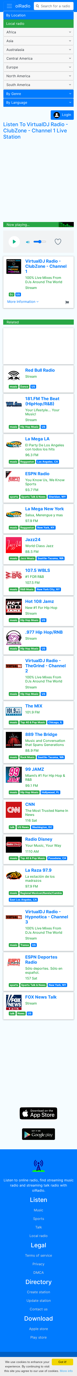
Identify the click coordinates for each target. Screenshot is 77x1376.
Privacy (38, 1264)
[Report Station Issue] (68, 302)
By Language (16, 102)
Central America (19, 58)
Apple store (38, 1329)
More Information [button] (21, 301)
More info (66, 1371)
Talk (38, 1227)
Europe (12, 67)
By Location (15, 15)
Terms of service (38, 1255)
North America (18, 76)
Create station (38, 1292)
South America (18, 85)
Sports (38, 1218)
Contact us (38, 1309)
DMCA (38, 1272)
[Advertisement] (38, 181)
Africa (11, 32)
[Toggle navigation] (9, 6)
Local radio (15, 23)
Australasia (15, 49)
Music (38, 1210)
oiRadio (22, 6)
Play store (38, 1337)
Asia (9, 41)
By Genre (13, 94)
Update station (39, 1300)
